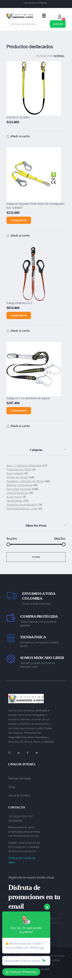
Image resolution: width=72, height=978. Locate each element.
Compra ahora (19, 220)
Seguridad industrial (18, 489)
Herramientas (14, 500)
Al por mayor (14, 496)
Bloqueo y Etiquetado (19, 485)
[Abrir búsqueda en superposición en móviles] (37, 24)
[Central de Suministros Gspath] (19, 16)
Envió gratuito (14, 473)
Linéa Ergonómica (17, 492)
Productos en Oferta (18, 469)
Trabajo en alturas (17, 477)
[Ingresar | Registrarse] (60, 17)
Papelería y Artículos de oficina (25, 481)
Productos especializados (21, 504)
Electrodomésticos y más (21, 508)
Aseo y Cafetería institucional (24, 465)
